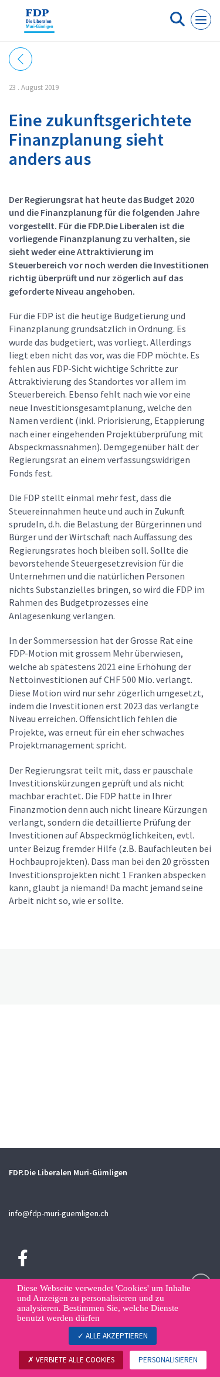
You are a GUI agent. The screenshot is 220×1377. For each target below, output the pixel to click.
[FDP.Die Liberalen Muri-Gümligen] (39, 25)
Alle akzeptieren (116, 1336)
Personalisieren (168, 1360)
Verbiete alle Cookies (74, 1360)
